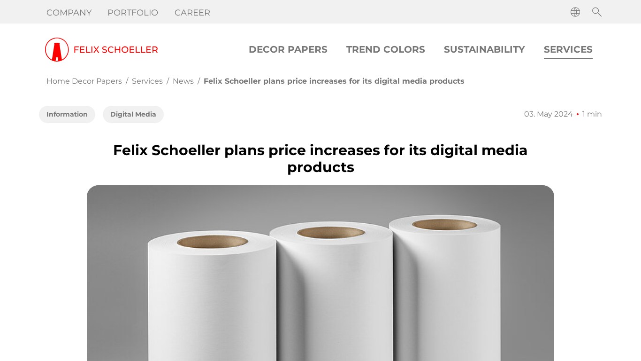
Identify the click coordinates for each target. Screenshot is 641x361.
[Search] (597, 12)
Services (147, 81)
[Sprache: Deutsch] (575, 12)
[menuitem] (69, 12)
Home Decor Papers (84, 81)
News (183, 81)
